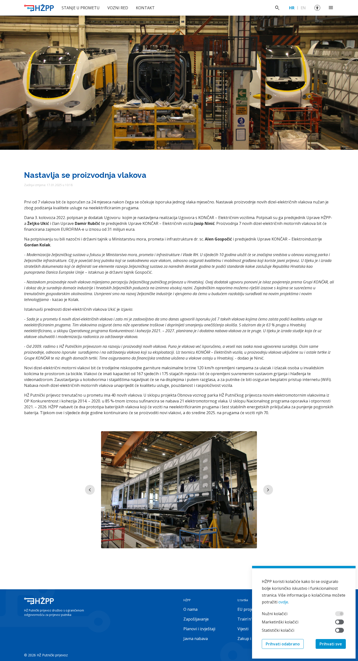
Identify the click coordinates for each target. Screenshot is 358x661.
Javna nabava (195, 638)
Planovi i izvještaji (199, 628)
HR (291, 7)
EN (303, 7)
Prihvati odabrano (283, 644)
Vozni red (117, 7)
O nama (190, 609)
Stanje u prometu (81, 7)
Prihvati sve (331, 644)
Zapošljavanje (196, 619)
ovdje (283, 602)
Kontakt (145, 7)
